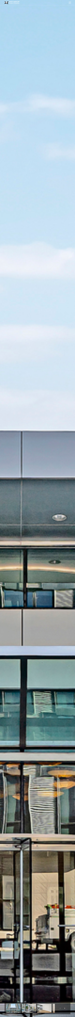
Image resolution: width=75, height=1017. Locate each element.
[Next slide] (64, 1008)
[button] (13, 1008)
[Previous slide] (60, 1008)
